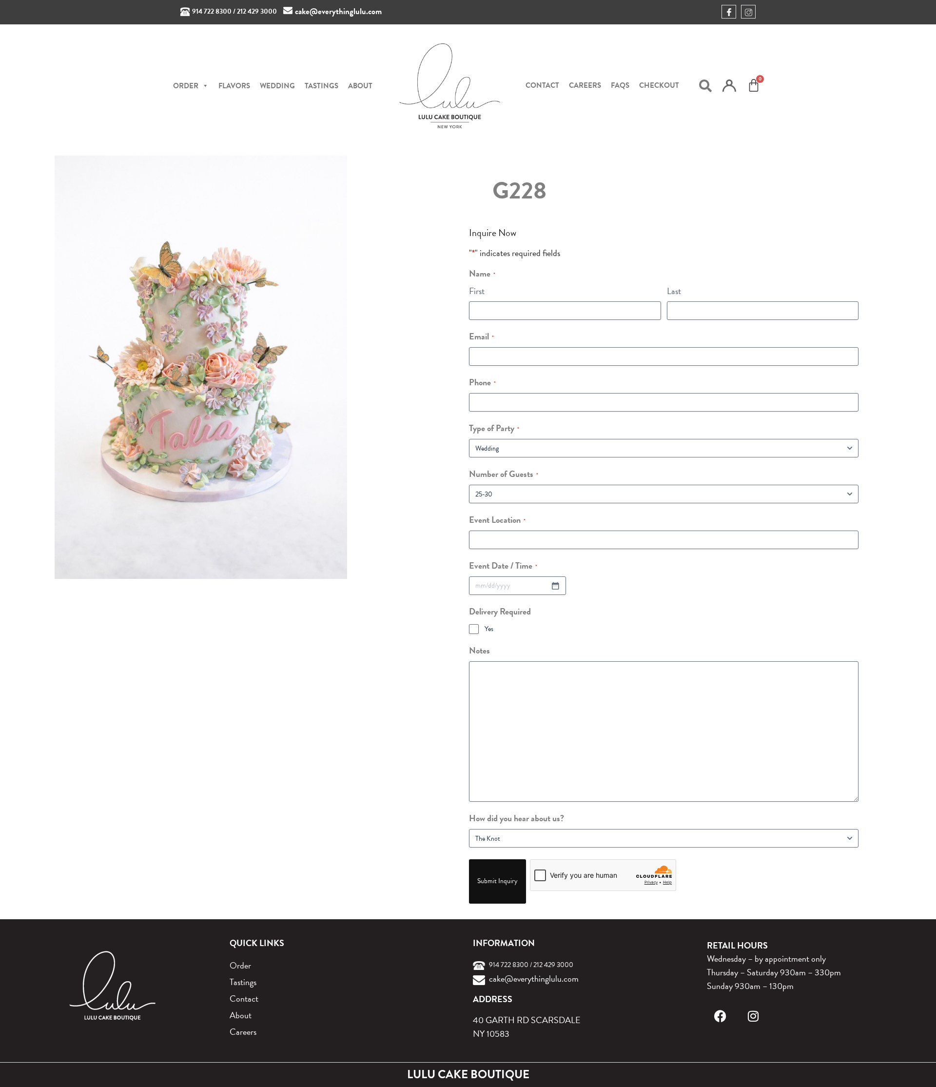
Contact (542, 85)
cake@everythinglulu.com (338, 11)
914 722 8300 (212, 11)
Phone (482, 382)
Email (481, 336)
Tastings (321, 85)
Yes (489, 629)
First (477, 290)
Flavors (234, 85)
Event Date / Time (503, 565)
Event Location (497, 519)
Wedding (277, 85)
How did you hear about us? (516, 818)
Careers (585, 85)
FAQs (620, 85)
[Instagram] (753, 1016)
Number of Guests (503, 473)
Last (674, 290)
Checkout (659, 85)
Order (240, 965)
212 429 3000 (257, 11)
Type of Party (494, 428)
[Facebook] (720, 1016)
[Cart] (753, 85)
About (360, 85)
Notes (479, 650)
